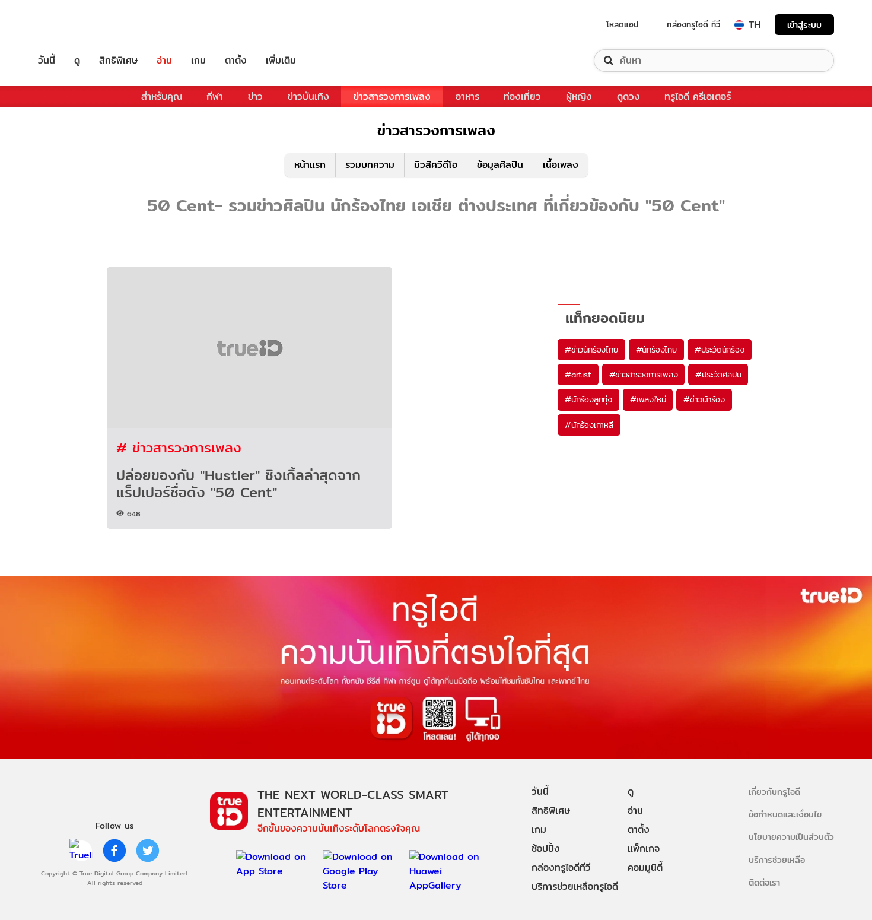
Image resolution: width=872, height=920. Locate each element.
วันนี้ (46, 60)
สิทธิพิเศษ (118, 60)
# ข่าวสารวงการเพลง (178, 447)
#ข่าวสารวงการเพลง (643, 374)
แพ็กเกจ (644, 848)
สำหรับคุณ (161, 96)
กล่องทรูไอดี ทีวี (693, 24)
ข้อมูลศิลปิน (500, 164)
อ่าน (164, 60)
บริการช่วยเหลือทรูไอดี (575, 886)
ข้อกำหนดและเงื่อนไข (785, 814)
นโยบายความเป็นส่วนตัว (791, 836)
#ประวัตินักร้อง (719, 349)
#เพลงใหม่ (648, 399)
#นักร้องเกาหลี (589, 425)
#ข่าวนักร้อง (703, 399)
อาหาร (467, 96)
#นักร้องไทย (656, 349)
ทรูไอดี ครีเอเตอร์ (697, 96)
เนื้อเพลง (560, 164)
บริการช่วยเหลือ (777, 860)
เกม (198, 60)
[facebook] (114, 850)
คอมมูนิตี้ (645, 867)
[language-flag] (739, 25)
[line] (81, 850)
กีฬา (214, 96)
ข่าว (255, 96)
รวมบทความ (369, 164)
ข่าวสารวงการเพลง (392, 96)
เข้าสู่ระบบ (804, 24)
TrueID (73, 24)
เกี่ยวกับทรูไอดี (774, 791)
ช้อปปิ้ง (546, 848)
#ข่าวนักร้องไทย (591, 349)
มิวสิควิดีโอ (435, 164)
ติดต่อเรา (764, 882)
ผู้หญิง (579, 96)
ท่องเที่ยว (522, 96)
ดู (77, 60)
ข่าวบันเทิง (308, 96)
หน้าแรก (310, 164)
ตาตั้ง (236, 60)
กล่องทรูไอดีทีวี (561, 867)
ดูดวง (628, 96)
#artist (578, 374)
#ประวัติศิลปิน (718, 374)
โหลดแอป (622, 24)
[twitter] (148, 850)
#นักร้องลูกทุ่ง (588, 399)
